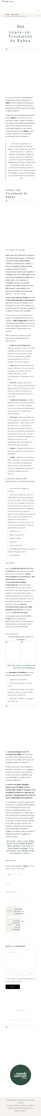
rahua (9, 874)
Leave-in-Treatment (14, 866)
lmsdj (8, 884)
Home (7, 14)
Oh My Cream (20, 294)
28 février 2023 (11, 892)
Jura (20, 26)
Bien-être (14, 14)
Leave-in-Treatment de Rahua (17, 193)
